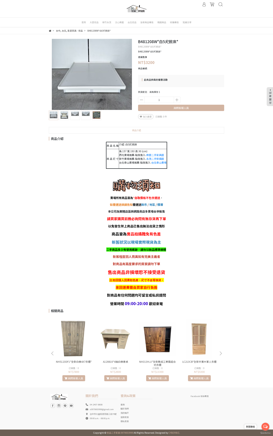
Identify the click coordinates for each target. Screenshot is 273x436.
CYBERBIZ (174, 432)
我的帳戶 (125, 412)
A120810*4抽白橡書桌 (115, 361)
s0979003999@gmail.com (102, 409)
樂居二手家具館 (155, 155)
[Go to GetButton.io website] (265, 433)
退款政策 (125, 417)
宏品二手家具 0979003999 (120, 432)
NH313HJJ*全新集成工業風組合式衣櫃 (157, 363)
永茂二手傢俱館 (155, 159)
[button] (129, 74)
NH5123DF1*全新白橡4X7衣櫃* (74, 361)
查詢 (123, 404)
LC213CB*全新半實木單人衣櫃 (199, 361)
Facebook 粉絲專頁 (200, 396)
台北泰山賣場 (159, 162)
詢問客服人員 (181, 108)
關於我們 (125, 408)
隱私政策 (125, 421)
